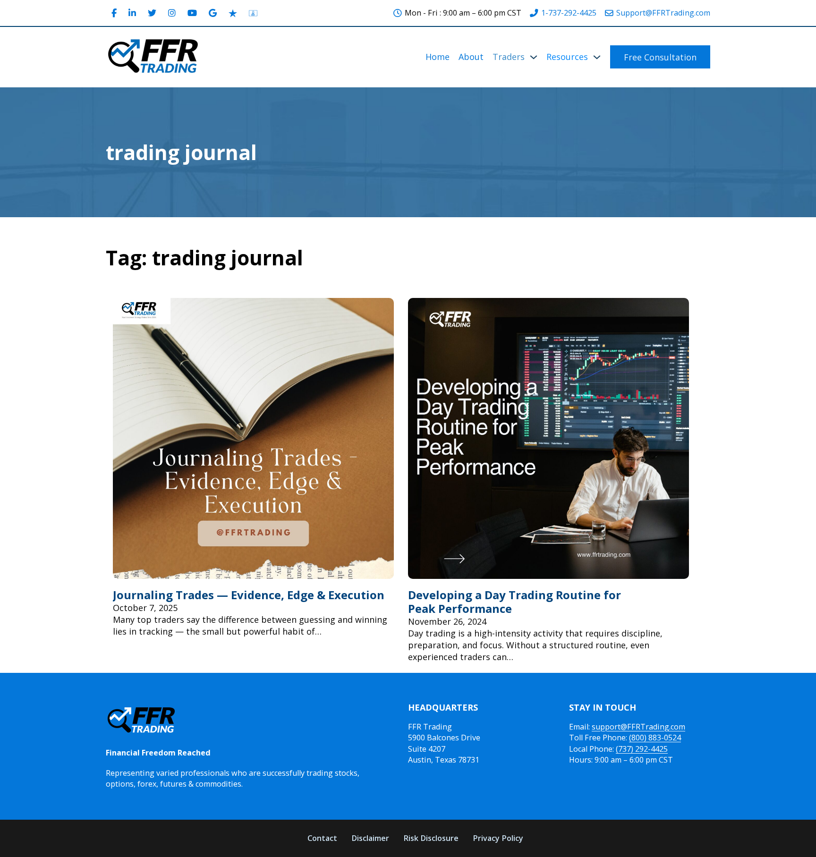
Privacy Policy (498, 838)
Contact (322, 838)
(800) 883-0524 (655, 737)
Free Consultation (660, 57)
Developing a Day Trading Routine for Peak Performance (514, 601)
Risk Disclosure (431, 838)
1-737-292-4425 (568, 13)
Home (437, 56)
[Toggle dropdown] (533, 57)
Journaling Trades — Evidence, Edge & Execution (248, 594)
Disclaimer (370, 838)
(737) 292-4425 (642, 749)
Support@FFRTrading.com (663, 13)
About (471, 56)
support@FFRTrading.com (638, 726)
